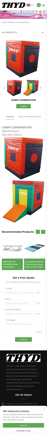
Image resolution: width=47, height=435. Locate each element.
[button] (38, 232)
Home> (5, 22)
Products (11, 22)
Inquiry (24, 106)
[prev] (5, 88)
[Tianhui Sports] (13, 5)
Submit (23, 339)
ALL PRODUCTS (9, 32)
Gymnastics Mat (23, 22)
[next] (41, 88)
